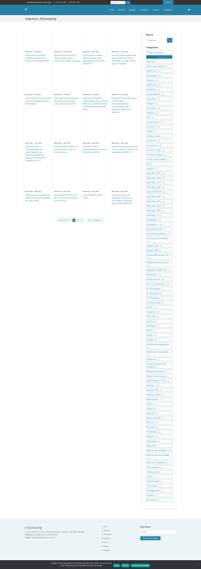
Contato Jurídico (155, 136)
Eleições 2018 (154, 246)
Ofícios (151, 404)
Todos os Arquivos (155, 52)
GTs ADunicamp (155, 302)
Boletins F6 (154, 85)
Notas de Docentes (156, 371)
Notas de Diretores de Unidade (156, 365)
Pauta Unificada (155, 418)
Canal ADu (153, 89)
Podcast (153, 436)
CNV (151, 117)
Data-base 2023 (155, 210)
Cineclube (153, 108)
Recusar (125, 565)
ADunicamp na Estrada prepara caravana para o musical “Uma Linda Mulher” (37, 58)
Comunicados (155, 122)
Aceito (116, 565)
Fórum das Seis (156, 279)
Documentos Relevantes (157, 239)
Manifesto (153, 326)
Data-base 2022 (155, 206)
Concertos (153, 126)
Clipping (153, 113)
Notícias (121, 10)
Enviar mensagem (150, 538)
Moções (152, 340)
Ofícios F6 (152, 408)
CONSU (151, 131)
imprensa (153, 312)
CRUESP (152, 168)
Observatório (154, 399)
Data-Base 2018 (156, 187)
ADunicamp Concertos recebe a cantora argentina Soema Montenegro (38, 101)
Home (152, 307)
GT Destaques (154, 293)
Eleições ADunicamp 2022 (158, 264)
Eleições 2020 (154, 250)
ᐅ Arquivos (106, 538)
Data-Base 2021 (156, 201)
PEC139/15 (153, 427)
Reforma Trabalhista (158, 462)
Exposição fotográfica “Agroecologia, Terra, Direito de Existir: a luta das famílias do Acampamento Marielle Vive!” (95, 104)
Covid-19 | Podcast (156, 154)
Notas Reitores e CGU (158, 380)
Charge (152, 103)
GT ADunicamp (155, 288)
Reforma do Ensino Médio (158, 456)
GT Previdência (155, 298)
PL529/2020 (154, 432)
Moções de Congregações (158, 345)
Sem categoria (155, 467)
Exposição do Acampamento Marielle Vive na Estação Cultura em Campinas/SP (66, 101)
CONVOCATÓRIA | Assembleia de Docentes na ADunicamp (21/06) (95, 149)
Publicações (153, 441)
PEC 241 (152, 422)
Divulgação (154, 220)
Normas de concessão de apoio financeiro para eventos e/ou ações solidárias (67, 58)
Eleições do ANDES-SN (158, 270)
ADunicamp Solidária (157, 66)
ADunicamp (155, 57)
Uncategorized (155, 490)
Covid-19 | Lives (156, 150)
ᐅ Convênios (107, 534)
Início (112, 10)
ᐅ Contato (106, 550)
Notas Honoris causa (157, 376)
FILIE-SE (168, 2)
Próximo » (97, 220)
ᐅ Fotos (105, 542)
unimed (152, 495)
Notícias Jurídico (156, 394)
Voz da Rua (153, 500)
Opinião (153, 413)
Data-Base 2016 (156, 178)
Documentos (155, 224)
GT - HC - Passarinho (158, 284)
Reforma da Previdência (159, 450)
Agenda (132, 10)
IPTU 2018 (153, 316)
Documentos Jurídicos (158, 233)
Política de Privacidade (140, 565)
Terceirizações (155, 481)
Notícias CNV (154, 390)
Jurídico (152, 321)
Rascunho (152, 446)
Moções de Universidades (158, 353)
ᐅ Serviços (106, 530)
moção (152, 335)
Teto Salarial (154, 486)
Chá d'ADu (153, 99)
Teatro (151, 476)
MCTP (151, 330)
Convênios (144, 10)
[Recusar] (198, 564)
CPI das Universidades (158, 159)
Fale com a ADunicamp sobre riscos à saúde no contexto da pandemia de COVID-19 (124, 149)
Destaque (154, 215)
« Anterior (62, 220)
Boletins (153, 80)
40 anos (152, 61)
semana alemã (154, 472)
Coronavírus (154, 145)
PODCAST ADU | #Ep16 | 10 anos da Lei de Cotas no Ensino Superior (66, 149)
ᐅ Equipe (105, 546)
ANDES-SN (154, 71)
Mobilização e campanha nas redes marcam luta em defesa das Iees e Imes (38, 198)
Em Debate (154, 274)
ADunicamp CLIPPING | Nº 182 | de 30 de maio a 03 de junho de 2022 (66, 198)
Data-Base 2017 (156, 182)
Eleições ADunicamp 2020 (158, 256)
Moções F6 (153, 359)
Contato (156, 10)
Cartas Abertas (155, 94)
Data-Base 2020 (156, 196)
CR (149, 164)
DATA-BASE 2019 (156, 192)
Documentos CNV (156, 229)
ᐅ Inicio (105, 526)
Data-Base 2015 (156, 173)
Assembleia (154, 75)
